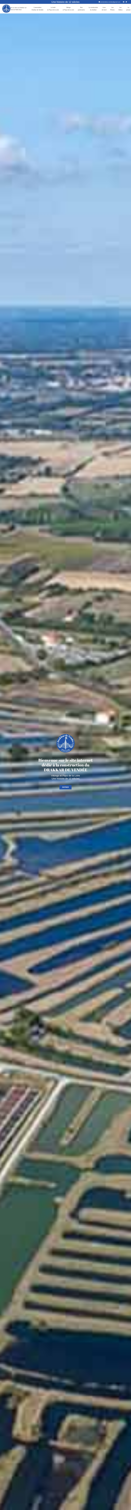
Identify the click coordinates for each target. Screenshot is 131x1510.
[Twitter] (126, 2)
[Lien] (6, 8)
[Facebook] (123, 2)
